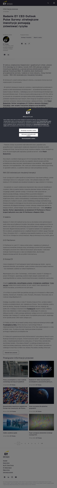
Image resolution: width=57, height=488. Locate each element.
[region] (28, 125)
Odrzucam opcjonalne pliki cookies (28, 135)
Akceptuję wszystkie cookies (28, 130)
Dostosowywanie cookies (28, 138)
